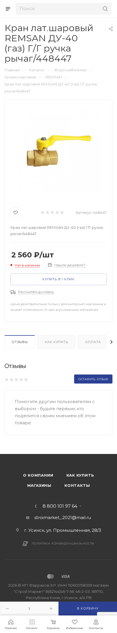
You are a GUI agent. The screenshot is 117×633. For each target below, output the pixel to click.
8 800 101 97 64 (60, 506)
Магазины (39, 485)
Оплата (93, 342)
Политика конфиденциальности (63, 543)
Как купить (56, 342)
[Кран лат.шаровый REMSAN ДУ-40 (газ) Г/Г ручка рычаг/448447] (58, 149)
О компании (38, 475)
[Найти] (104, 8)
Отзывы (20, 342)
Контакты (77, 485)
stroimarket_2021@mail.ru (62, 517)
